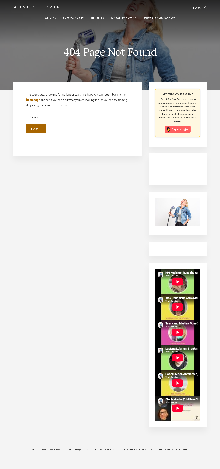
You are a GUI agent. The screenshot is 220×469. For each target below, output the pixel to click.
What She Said (37, 7)
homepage (33, 100)
